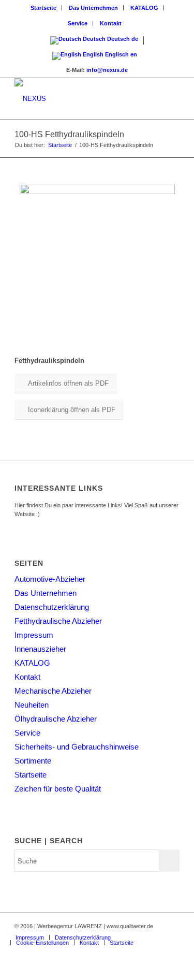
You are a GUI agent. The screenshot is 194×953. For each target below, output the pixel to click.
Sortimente (32, 760)
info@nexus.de (107, 70)
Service (77, 23)
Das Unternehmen (93, 8)
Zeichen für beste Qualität (57, 788)
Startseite (43, 8)
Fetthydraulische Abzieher (58, 621)
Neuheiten (31, 704)
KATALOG (144, 8)
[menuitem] (43, 7)
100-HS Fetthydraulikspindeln (69, 134)
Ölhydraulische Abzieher (55, 718)
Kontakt (111, 23)
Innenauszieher (40, 648)
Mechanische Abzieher (53, 690)
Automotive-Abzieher (49, 579)
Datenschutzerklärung (51, 607)
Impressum (33, 635)
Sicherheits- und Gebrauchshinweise (76, 746)
